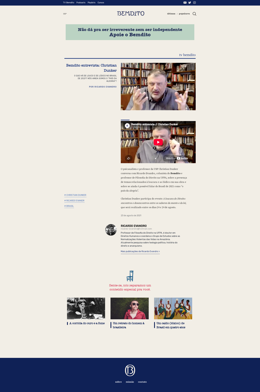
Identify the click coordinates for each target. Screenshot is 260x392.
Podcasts (80, 2)
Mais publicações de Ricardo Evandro (140, 251)
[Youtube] (185, 2)
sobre (118, 382)
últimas (171, 13)
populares (184, 13)
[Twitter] (189, 2)
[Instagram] (194, 2)
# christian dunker (75, 195)
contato (142, 382)
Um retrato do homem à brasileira (128, 325)
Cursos (101, 2)
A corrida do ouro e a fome (87, 323)
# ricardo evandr (74, 200)
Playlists (91, 2)
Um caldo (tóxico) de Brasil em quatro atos (171, 325)
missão (130, 382)
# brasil (69, 206)
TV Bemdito (68, 2)
